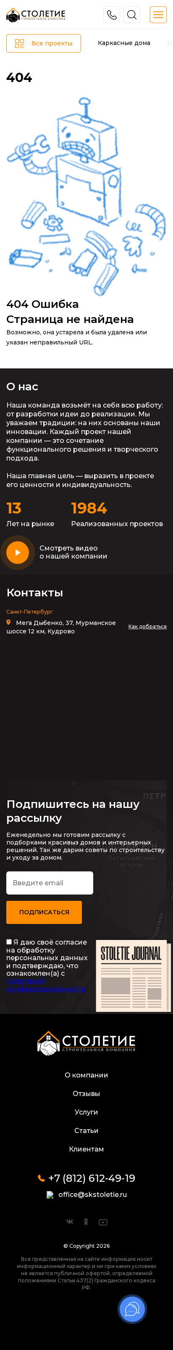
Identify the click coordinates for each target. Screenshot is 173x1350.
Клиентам (86, 1149)
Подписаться (44, 912)
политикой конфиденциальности (46, 985)
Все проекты (51, 43)
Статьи (86, 1131)
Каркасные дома (124, 43)
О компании (86, 1075)
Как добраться (147, 626)
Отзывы (86, 1094)
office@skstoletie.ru (92, 1195)
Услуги (86, 1112)
